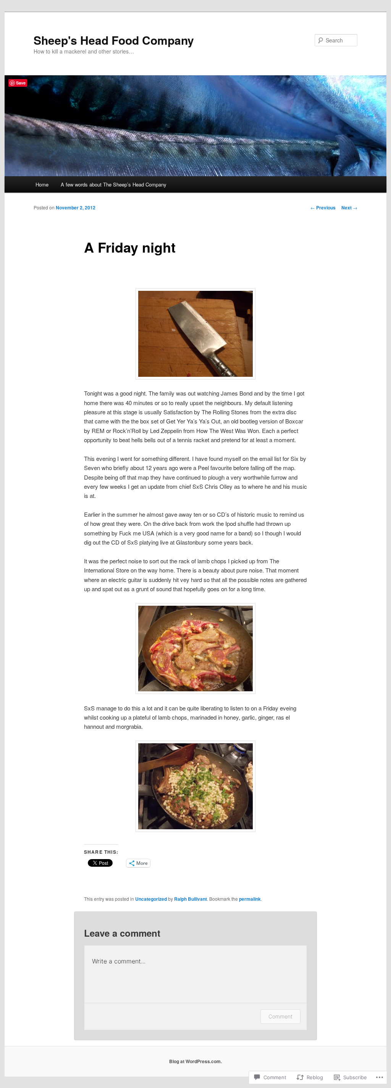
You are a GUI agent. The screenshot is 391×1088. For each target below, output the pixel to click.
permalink (250, 898)
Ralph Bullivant (190, 898)
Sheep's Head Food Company (114, 40)
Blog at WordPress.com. (195, 1061)
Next (349, 207)
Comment (280, 1016)
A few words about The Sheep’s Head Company (113, 184)
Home (42, 184)
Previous (323, 207)
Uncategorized (151, 898)
